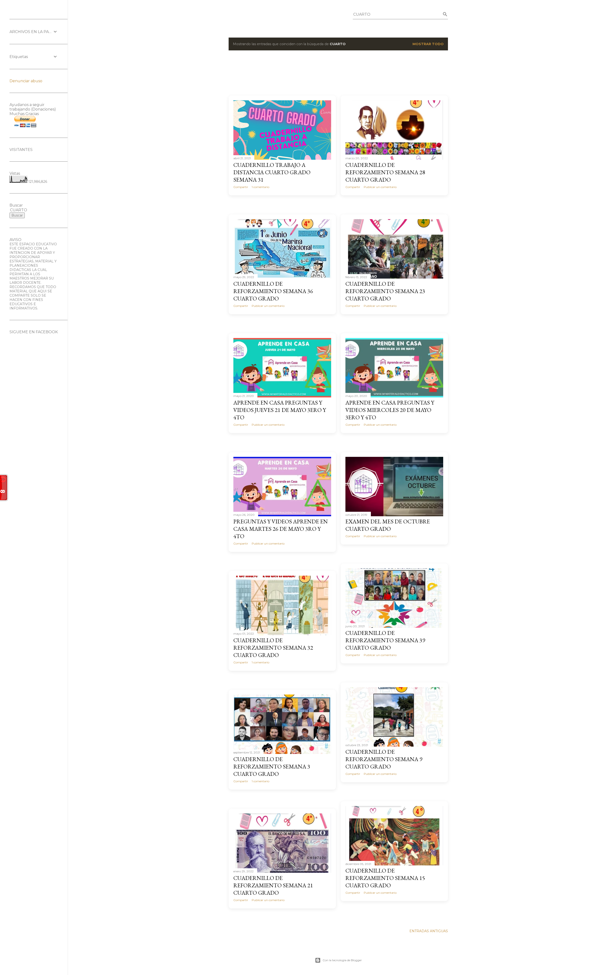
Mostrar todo (428, 44)
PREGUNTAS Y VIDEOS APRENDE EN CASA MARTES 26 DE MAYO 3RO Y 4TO (280, 529)
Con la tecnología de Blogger (342, 960)
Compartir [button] (240, 187)
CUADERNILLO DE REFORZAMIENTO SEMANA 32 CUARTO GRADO (273, 648)
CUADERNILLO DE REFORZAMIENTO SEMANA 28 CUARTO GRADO (385, 172)
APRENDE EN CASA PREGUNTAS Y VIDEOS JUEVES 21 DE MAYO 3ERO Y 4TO (279, 410)
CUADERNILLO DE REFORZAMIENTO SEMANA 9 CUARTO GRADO (383, 759)
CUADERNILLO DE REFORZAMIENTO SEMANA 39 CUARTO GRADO (385, 640)
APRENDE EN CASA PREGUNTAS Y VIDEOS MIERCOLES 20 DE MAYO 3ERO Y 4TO (389, 410)
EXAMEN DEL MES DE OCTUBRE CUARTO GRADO (387, 525)
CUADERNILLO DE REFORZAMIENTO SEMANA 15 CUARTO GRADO (385, 878)
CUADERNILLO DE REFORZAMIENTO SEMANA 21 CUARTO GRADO (273, 885)
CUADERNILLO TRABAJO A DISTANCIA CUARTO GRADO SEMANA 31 (271, 172)
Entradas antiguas (428, 931)
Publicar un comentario (380, 187)
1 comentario (260, 187)
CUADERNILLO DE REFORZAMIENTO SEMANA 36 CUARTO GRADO (273, 291)
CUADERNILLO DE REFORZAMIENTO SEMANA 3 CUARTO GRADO (271, 766)
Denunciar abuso (26, 81)
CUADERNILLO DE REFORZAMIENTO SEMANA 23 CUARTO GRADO (385, 291)
